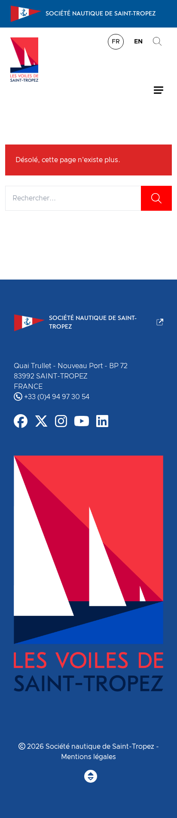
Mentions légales (88, 756)
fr (116, 42)
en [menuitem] (138, 42)
